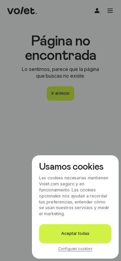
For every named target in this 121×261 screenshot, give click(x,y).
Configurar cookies (75, 249)
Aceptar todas (75, 233)
